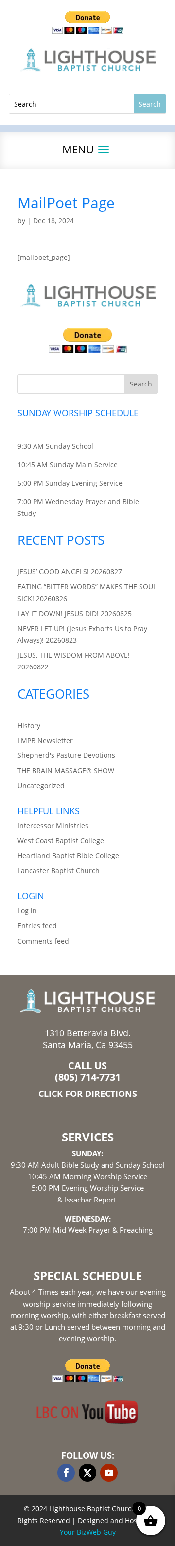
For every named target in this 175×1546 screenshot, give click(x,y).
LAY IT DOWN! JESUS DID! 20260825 (75, 613)
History (29, 725)
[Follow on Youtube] (109, 1473)
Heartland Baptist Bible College (68, 855)
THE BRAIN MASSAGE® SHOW (66, 770)
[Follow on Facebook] (66, 1473)
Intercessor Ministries (53, 825)
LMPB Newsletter (45, 740)
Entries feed (37, 925)
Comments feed (43, 940)
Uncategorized (41, 785)
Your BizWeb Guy (88, 1532)
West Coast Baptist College (61, 840)
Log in (27, 910)
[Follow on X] (87, 1473)
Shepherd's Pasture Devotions (66, 755)
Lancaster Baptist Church (59, 870)
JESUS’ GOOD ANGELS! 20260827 (70, 571)
